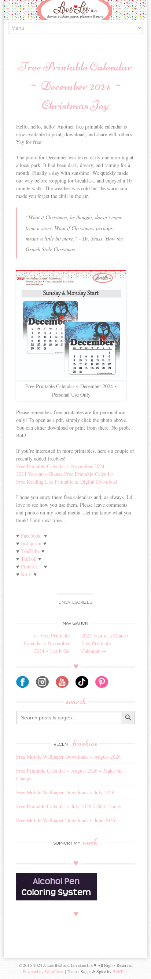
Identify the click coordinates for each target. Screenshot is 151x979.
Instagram (31, 543)
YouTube (30, 551)
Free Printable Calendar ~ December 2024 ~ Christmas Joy (75, 86)
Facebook (31, 535)
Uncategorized (75, 602)
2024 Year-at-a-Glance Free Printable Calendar (64, 473)
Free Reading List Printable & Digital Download (66, 481)
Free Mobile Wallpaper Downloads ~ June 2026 (65, 820)
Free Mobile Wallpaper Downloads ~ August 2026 (68, 756)
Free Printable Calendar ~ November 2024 (60, 466)
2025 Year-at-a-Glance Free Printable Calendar (104, 643)
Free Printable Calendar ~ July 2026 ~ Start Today (68, 806)
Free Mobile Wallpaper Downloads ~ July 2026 (65, 792)
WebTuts (120, 971)
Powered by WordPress (43, 971)
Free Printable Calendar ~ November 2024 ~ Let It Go (47, 643)
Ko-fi (26, 574)
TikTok (28, 558)
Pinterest (30, 566)
